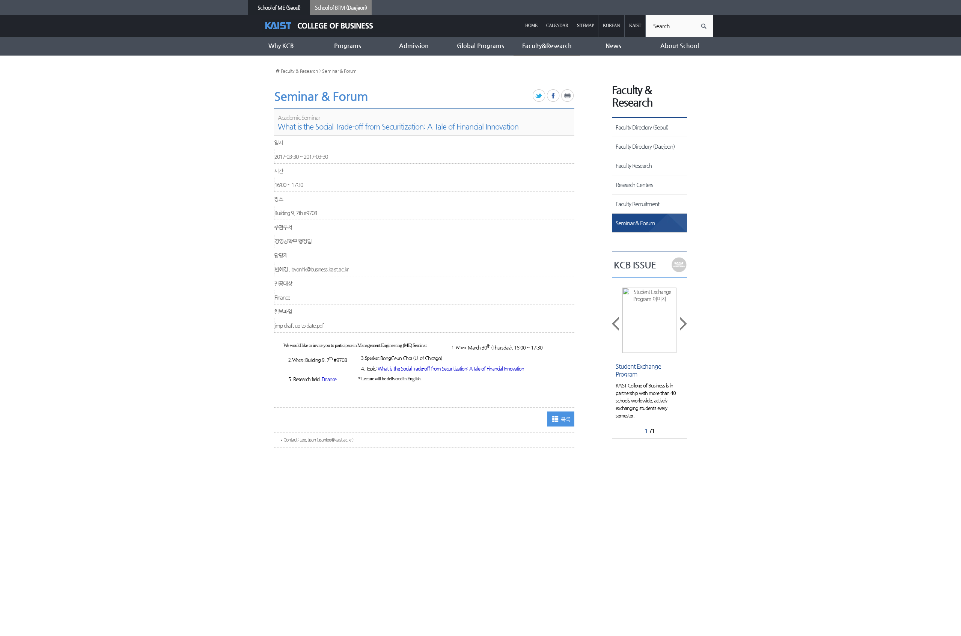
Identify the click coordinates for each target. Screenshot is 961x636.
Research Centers (634, 184)
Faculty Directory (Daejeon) (645, 146)
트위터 (539, 95)
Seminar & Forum (339, 71)
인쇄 (567, 95)
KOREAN (611, 25)
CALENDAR (557, 25)
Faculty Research (634, 165)
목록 (565, 419)
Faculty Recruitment (637, 203)
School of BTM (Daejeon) (341, 8)
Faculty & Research (299, 71)
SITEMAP (585, 25)
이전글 (616, 323)
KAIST (635, 25)
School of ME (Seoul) (279, 8)
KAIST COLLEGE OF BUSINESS (326, 25)
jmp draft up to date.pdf (299, 326)
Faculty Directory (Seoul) (642, 127)
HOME (531, 25)
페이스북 (553, 95)
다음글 (683, 323)
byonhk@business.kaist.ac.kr (319, 269)
